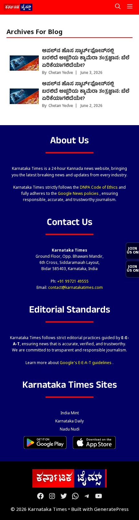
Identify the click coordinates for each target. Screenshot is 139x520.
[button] (118, 7)
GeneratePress (111, 510)
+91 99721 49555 (73, 281)
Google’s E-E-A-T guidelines (86, 363)
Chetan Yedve (60, 73)
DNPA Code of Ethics (99, 187)
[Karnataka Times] (18, 7)
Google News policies (79, 193)
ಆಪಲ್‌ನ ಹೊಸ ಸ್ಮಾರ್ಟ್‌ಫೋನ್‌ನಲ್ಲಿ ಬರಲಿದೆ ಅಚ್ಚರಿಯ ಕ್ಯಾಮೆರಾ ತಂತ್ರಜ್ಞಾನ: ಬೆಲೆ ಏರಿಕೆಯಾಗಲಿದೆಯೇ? (85, 58)
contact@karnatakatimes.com (75, 287)
